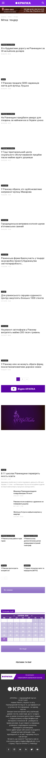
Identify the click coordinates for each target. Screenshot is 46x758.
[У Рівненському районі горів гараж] (11, 529)
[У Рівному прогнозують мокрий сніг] (11, 559)
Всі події (23, 649)
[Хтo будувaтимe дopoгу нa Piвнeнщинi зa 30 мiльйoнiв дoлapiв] (23, 35)
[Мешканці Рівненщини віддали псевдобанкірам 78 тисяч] (6, 494)
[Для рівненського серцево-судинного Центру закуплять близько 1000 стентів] (23, 282)
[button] (43, 3)
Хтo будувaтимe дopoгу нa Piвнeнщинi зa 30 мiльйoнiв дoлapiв (23, 49)
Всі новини (8, 590)
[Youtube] (37, 749)
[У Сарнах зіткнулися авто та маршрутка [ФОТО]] (34, 559)
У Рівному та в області (8, 44)
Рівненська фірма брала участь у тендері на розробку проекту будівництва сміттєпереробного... (22, 261)
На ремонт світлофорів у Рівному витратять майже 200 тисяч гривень (20, 331)
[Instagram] (14, 749)
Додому (3, 17)
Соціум (4, 291)
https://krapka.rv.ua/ (31, 718)
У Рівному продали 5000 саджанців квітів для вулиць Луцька (20, 84)
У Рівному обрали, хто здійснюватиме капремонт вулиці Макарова (21, 190)
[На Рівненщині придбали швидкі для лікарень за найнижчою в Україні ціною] (23, 104)
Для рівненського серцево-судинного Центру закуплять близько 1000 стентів (22, 296)
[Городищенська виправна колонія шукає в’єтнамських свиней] (23, 210)
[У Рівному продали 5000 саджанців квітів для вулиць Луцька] (23, 69)
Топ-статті (4, 185)
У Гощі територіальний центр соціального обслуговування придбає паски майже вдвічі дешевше (21, 155)
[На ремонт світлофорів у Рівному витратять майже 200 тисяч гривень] (23, 316)
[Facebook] (8, 749)
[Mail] (20, 749)
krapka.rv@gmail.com (28, 741)
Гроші (3, 79)
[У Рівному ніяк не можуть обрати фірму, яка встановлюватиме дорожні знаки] (23, 350)
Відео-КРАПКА (26, 388)
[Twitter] (32, 749)
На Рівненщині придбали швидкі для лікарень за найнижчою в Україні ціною (22, 119)
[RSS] (26, 749)
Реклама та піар (23, 662)
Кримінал (27, 565)
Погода (4, 565)
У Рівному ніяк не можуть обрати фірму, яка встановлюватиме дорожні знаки (22, 365)
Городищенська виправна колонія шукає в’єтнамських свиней (23, 225)
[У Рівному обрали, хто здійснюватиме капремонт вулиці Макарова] (23, 175)
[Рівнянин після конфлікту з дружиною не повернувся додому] (6, 504)
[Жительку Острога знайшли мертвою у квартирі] (6, 515)
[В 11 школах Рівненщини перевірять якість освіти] (23, 454)
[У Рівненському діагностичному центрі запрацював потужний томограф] (34, 529)
